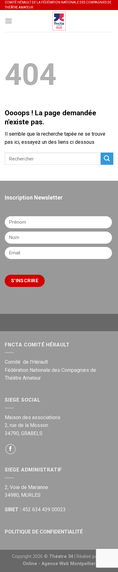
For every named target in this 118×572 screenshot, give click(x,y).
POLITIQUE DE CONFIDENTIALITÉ (44, 532)
